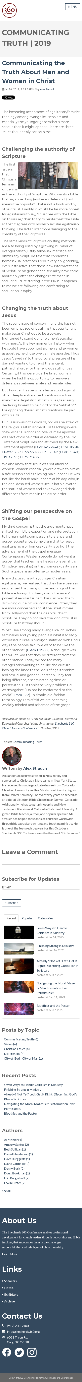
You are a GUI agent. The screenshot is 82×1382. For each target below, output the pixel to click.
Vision (10, 1044)
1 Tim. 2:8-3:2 (30, 457)
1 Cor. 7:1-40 (69, 452)
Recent (11, 918)
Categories (45, 918)
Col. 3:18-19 (50, 452)
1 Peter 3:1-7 (11, 452)
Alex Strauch (47, 89)
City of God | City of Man (23, 1058)
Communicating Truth (27, 742)
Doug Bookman (17, 1173)
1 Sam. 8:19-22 (37, 650)
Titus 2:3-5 (10, 457)
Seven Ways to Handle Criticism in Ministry (33, 1084)
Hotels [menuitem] (9, 1287)
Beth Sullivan (15, 1149)
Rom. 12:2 (21, 695)
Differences (14, 1053)
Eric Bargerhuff (16, 1178)
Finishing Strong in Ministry (22, 1089)
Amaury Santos (16, 1144)
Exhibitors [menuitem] (11, 1294)
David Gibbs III (16, 1163)
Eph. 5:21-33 (31, 452)
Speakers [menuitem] (10, 1281)
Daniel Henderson (18, 1154)
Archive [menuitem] (9, 1301)
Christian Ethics (17, 1049)
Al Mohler (13, 1140)
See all (6, 1191)
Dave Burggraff (17, 1159)
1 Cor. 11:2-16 (70, 447)
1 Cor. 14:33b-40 (47, 447)
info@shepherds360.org (23, 1331)
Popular (27, 918)
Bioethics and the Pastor (20, 1113)
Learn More (9, 1254)
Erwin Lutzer (14, 1183)
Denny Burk (14, 1168)
